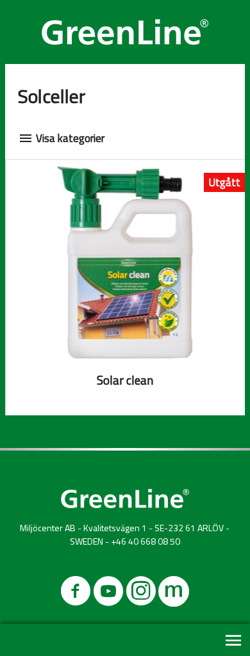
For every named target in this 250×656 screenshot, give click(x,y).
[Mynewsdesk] (173, 593)
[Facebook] (75, 593)
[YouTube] (108, 593)
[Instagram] (141, 593)
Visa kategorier (68, 138)
